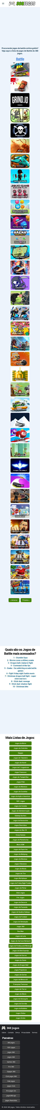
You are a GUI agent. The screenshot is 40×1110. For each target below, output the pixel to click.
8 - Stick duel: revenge (20, 681)
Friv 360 (11, 1067)
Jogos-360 (11, 1057)
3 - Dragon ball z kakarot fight (20, 663)
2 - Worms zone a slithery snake (20, 660)
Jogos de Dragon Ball (20, 965)
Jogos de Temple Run (20, 777)
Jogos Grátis (20, 1018)
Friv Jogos (20, 897)
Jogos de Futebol (20, 917)
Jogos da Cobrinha (20, 748)
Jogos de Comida (20, 806)
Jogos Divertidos (20, 825)
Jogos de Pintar (20, 888)
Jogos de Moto (20, 743)
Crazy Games (20, 835)
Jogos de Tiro (20, 873)
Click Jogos (20, 893)
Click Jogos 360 (11, 1076)
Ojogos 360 (11, 1071)
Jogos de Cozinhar (20, 791)
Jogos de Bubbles (20, 1008)
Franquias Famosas (20, 984)
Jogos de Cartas (20, 975)
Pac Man (20, 931)
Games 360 (11, 1062)
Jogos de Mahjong (20, 854)
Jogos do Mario (20, 994)
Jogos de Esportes (20, 849)
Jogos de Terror (20, 989)
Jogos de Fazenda (20, 907)
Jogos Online (20, 1013)
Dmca (17, 1032)
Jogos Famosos (20, 772)
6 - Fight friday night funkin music (20, 673)
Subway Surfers (20, 816)
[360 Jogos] (22, 3)
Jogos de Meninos (20, 787)
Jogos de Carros (20, 955)
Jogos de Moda (20, 869)
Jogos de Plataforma (20, 840)
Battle (20, 59)
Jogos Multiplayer (20, 878)
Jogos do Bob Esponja (20, 951)
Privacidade (25, 1032)
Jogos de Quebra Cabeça (20, 912)
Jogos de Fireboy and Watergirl (20, 946)
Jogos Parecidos (11, 1100)
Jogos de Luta (20, 936)
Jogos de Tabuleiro (20, 758)
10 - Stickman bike (20, 687)
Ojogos (20, 753)
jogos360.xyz (11, 1096)
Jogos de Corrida (20, 1004)
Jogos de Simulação (20, 922)
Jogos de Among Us (20, 999)
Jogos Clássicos (20, 864)
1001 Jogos (20, 801)
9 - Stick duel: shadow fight (20, 684)
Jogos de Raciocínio (20, 820)
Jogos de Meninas (20, 859)
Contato (11, 1032)
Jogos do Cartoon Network (20, 941)
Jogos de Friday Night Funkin (20, 883)
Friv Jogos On (11, 1091)
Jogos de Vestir (20, 763)
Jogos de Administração (20, 811)
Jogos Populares (20, 970)
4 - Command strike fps (20, 666)
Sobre (4, 1032)
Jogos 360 (20, 926)
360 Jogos (11, 1043)
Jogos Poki (20, 782)
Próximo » (26, 600)
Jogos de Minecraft (20, 979)
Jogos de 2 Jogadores (20, 767)
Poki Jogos (11, 1081)
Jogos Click (11, 1086)
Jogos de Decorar (20, 902)
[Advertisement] (20, 27)
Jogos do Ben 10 (20, 830)
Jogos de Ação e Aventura (20, 796)
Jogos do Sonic (20, 960)
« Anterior (14, 600)
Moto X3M (20, 844)
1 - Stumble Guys (20, 658)
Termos (34, 1032)
